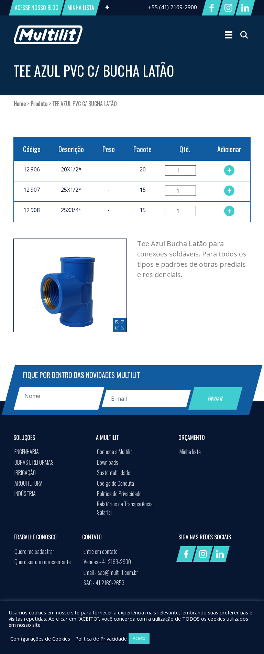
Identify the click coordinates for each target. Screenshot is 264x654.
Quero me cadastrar (34, 551)
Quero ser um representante (42, 562)
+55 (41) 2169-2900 (172, 7)
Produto (39, 103)
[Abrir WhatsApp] (246, 636)
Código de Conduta (115, 483)
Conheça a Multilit (114, 451)
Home (20, 103)
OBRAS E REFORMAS (34, 462)
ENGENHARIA (26, 451)
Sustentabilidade (113, 472)
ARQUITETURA (28, 483)
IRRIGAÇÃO (25, 472)
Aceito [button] (139, 638)
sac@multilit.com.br (111, 572)
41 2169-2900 (107, 562)
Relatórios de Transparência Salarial (125, 508)
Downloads (107, 462)
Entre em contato (101, 551)
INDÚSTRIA (25, 493)
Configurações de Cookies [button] (40, 638)
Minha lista (190, 451)
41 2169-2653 (104, 583)
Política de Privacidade (119, 493)
